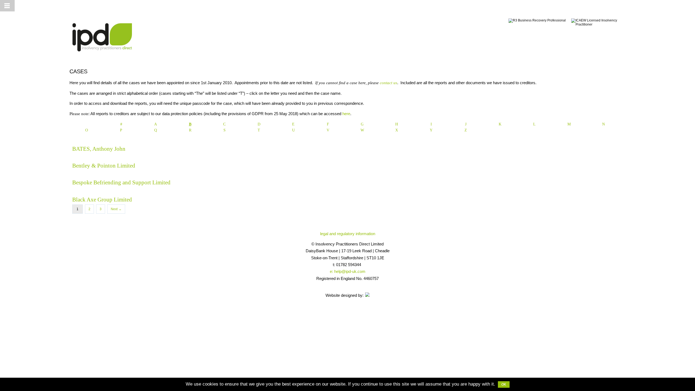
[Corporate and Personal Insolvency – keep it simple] (101, 53)
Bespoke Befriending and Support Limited (121, 182)
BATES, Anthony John (98, 149)
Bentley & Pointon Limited (103, 166)
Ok (503, 384)
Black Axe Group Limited (102, 200)
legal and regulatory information (347, 233)
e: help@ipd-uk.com (347, 271)
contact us (388, 83)
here (346, 113)
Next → (116, 209)
